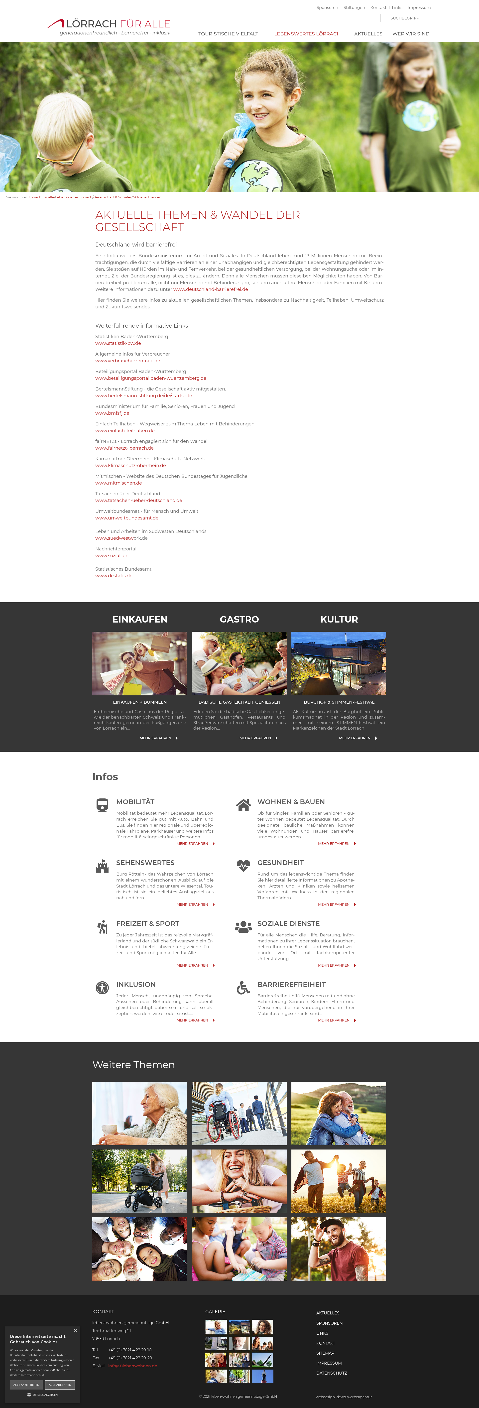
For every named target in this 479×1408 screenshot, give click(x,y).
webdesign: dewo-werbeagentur (344, 1397)
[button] (42, 1394)
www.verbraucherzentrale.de (127, 361)
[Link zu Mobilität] (213, 844)
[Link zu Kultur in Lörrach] (338, 663)
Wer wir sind (411, 34)
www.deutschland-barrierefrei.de (210, 289)
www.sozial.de (111, 555)
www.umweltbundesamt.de (126, 518)
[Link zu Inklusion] (213, 1020)
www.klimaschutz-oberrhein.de (130, 465)
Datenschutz (331, 1373)
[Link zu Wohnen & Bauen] (354, 844)
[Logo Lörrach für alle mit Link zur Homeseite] (108, 25)
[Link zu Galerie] (239, 1381)
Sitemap (325, 1353)
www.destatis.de (113, 576)
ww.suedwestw (116, 538)
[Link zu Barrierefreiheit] (354, 1020)
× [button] (75, 1331)
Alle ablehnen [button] (60, 1385)
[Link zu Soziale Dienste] (354, 965)
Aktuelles (368, 34)
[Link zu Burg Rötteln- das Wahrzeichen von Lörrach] (213, 904)
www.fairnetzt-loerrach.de (124, 448)
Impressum (419, 7)
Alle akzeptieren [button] (26, 1385)
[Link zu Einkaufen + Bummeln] (176, 738)
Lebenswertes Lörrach (307, 34)
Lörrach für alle (41, 197)
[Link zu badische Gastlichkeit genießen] (276, 738)
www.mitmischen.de (118, 483)
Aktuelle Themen (146, 197)
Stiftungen (354, 7)
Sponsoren (327, 7)
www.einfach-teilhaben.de (125, 430)
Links (397, 7)
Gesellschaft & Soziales (112, 197)
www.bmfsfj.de (112, 413)
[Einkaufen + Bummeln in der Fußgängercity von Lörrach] (139, 663)
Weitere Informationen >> (27, 1375)
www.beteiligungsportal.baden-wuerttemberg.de (150, 378)
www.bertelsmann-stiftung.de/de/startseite (143, 395)
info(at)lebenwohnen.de (132, 1366)
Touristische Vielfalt (228, 34)
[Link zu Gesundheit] (354, 904)
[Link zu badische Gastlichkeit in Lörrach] (239, 663)
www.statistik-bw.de (118, 343)
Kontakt (378, 7)
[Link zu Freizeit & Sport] (213, 965)
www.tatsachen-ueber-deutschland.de (138, 500)
